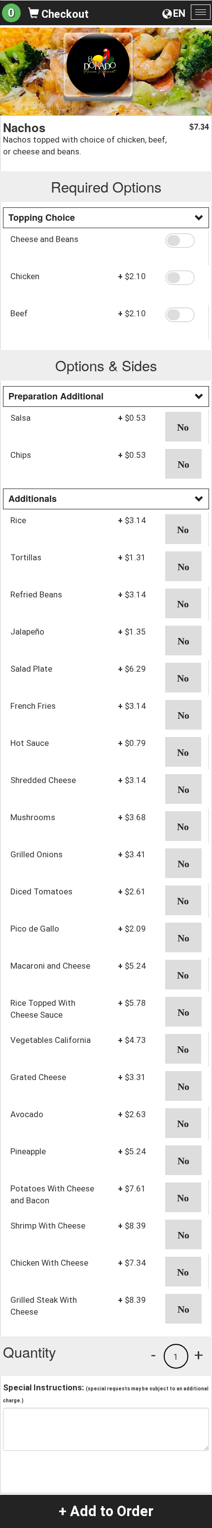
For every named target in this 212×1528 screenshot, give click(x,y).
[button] (183, 240)
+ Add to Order (106, 1511)
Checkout (64, 14)
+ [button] (198, 1354)
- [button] (153, 1354)
